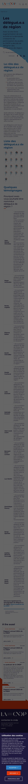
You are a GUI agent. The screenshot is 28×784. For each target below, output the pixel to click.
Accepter (12, 767)
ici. (8, 755)
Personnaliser (14, 779)
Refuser (13, 773)
